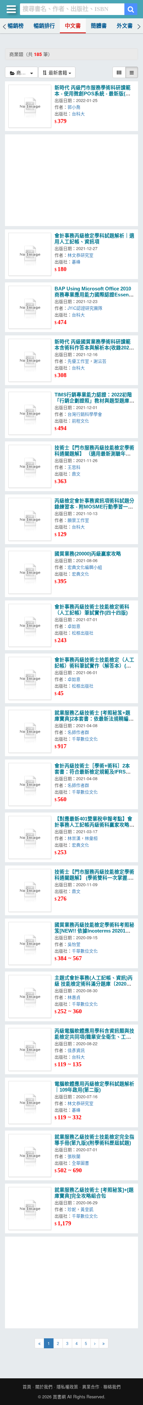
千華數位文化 (86, 739)
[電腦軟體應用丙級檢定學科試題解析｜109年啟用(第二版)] (29, 1102)
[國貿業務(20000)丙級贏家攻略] (29, 572)
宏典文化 (82, 573)
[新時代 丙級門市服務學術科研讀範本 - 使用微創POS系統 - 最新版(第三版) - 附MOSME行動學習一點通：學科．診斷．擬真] (29, 106)
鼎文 (77, 473)
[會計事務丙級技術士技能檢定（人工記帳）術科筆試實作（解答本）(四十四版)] (29, 678)
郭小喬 (75, 107)
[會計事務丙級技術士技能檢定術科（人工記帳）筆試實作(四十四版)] (29, 625)
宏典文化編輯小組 (86, 567)
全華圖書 (82, 1163)
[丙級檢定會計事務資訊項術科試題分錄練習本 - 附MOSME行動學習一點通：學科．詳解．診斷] (29, 519)
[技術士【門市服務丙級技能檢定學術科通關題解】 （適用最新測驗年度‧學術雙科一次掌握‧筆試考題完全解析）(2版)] (29, 466)
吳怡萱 (75, 944)
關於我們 (44, 1387)
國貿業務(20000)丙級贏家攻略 (88, 553)
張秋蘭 (76, 1156)
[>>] (103, 1343)
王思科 (75, 467)
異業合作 (90, 1387)
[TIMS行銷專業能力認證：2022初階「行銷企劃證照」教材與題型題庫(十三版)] (29, 413)
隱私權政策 (67, 1387)
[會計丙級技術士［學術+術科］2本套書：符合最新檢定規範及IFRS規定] (29, 784)
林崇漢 (74, 838)
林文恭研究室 (82, 255)
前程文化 (82, 420)
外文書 (125, 26)
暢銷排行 (44, 26)
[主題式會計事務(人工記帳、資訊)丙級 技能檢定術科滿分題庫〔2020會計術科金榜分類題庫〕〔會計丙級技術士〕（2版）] (29, 996)
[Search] (130, 9)
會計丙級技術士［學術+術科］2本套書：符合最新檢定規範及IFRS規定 (93, 772)
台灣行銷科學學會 (86, 414)
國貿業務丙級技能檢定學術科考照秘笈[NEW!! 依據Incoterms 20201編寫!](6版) (94, 931)
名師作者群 (80, 732)
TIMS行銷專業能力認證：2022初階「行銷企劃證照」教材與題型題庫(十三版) (93, 400)
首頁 (27, 1387)
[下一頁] (94, 1343)
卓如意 (75, 626)
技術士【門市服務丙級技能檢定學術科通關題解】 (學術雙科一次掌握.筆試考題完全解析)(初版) (94, 878)
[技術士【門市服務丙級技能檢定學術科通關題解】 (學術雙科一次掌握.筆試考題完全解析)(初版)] (29, 890)
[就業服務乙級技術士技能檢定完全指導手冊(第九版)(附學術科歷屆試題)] (29, 1155)
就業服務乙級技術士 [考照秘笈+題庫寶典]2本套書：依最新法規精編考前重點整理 (94, 719)
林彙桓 (92, 838)
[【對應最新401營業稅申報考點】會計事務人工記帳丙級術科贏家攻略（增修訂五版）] (29, 837)
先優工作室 (78, 361)
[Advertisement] (71, 180)
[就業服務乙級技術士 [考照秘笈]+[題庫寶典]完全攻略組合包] (29, 1208)
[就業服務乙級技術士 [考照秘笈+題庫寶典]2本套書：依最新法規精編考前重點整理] (29, 731)
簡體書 (99, 26)
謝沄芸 (101, 361)
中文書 (73, 26)
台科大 (79, 113)
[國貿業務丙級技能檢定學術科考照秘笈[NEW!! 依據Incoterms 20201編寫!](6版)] (29, 943)
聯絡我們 (112, 1387)
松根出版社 (84, 632)
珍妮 (72, 1209)
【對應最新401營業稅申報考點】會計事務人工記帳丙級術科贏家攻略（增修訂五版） (93, 825)
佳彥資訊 (77, 1050)
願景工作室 (80, 520)
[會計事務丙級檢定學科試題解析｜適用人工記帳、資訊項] (29, 254)
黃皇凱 (88, 1209)
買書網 (59, 1397)
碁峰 (77, 261)
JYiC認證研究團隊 (86, 308)
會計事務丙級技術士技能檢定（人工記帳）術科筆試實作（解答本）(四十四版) (94, 665)
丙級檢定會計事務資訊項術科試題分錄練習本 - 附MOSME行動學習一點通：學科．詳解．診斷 (94, 506)
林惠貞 (75, 997)
